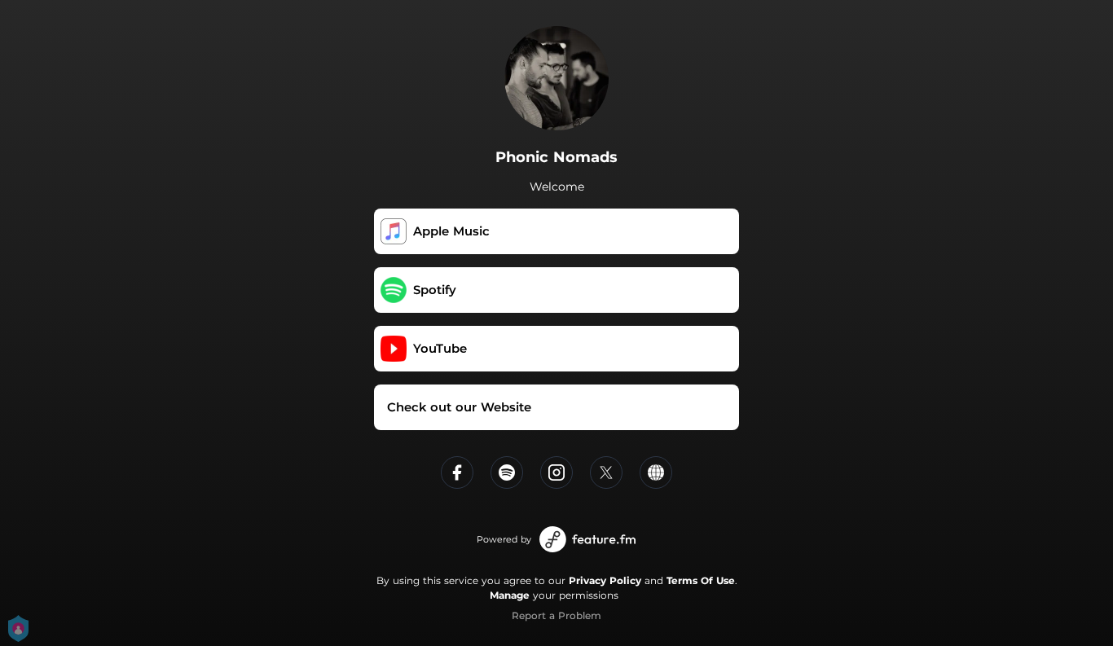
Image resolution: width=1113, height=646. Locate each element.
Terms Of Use (700, 580)
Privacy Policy (605, 580)
